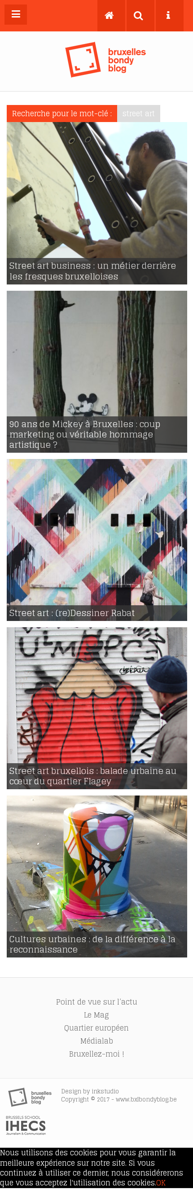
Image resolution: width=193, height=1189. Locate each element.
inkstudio (105, 1091)
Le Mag (96, 1015)
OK (161, 1182)
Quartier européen (96, 1028)
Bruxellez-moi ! (96, 1054)
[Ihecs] (26, 1132)
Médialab (96, 1041)
